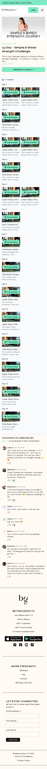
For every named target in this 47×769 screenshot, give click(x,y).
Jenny (9, 519)
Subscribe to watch (22, 69)
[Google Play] (33, 638)
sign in (5, 441)
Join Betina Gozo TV (23, 615)
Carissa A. (11, 546)
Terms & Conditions (23, 756)
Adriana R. (11, 470)
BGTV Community (23, 627)
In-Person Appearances (23, 631)
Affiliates (23, 670)
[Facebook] (20, 644)
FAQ (23, 674)
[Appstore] (14, 638)
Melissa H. (11, 487)
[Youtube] (26, 644)
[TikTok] (32, 644)
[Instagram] (14, 644)
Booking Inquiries (24, 682)
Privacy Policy (23, 760)
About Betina (23, 619)
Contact (23, 678)
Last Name (11, 730)
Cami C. (10, 448)
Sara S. (10, 563)
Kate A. (10, 531)
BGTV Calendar (23, 623)
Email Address (14, 711)
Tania (9, 506)
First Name (11, 721)
